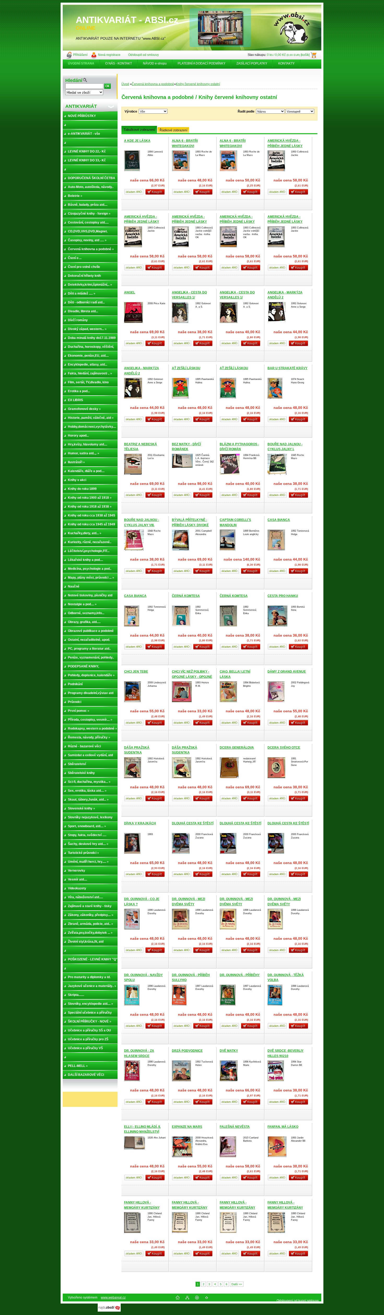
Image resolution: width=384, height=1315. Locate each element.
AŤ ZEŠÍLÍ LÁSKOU (186, 368)
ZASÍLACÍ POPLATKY (251, 63)
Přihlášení (80, 55)
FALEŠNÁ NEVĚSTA (235, 1127)
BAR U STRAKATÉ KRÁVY (287, 368)
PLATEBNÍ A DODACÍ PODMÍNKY (201, 63)
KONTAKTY (286, 63)
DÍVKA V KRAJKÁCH (140, 823)
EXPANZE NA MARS (187, 1127)
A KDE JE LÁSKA (137, 141)
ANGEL (129, 292)
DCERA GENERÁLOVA (237, 747)
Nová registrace (109, 55)
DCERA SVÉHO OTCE (283, 747)
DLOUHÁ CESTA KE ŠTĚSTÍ (192, 823)
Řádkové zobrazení (173, 130)
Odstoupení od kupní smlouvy (298, 1300)
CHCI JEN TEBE (136, 671)
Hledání (73, 80)
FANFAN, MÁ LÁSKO (282, 1127)
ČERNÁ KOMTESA (186, 596)
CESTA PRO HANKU (282, 596)
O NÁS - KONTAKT (118, 63)
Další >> (236, 1284)
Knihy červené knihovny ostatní (198, 84)
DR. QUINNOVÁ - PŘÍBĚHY (240, 975)
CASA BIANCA (278, 520)
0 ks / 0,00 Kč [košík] (288, 55)
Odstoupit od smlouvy (143, 55)
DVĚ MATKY (229, 1051)
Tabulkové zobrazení (139, 130)
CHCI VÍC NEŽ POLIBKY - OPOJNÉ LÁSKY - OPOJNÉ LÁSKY (192, 677)
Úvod (125, 84)
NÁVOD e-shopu (155, 63)
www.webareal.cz (113, 1297)
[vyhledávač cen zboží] (109, 1310)
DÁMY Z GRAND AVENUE (286, 671)
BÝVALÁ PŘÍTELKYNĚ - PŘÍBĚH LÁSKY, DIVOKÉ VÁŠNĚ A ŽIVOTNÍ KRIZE (190, 525)
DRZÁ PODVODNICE (187, 1051)
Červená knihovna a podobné (153, 84)
